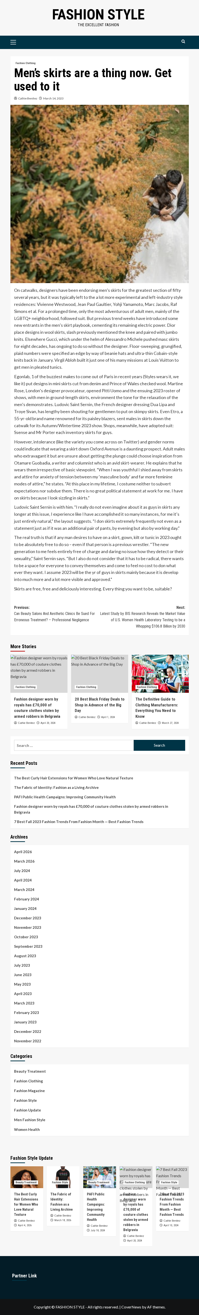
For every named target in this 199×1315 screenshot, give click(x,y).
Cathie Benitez (27, 98)
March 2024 (24, 889)
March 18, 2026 (62, 1220)
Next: (142, 617)
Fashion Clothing (25, 63)
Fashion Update (27, 1110)
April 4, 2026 (25, 1225)
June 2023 (23, 974)
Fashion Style (98, 14)
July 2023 (22, 965)
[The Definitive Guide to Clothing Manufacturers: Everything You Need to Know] (160, 674)
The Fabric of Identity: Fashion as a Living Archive (56, 787)
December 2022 (27, 1031)
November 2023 (27, 927)
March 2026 (24, 861)
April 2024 (23, 880)
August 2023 (25, 956)
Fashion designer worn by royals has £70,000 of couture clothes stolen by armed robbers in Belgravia (91, 809)
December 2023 (27, 918)
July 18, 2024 (98, 1230)
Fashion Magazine (29, 1090)
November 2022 (27, 1041)
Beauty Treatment (30, 1071)
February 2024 (26, 899)
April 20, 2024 (48, 723)
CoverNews (131, 1307)
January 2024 (25, 908)
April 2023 (23, 993)
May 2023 (22, 984)
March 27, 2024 (170, 723)
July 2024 (22, 870)
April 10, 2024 (171, 1225)
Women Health (27, 1129)
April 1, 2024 (108, 717)
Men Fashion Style (29, 1120)
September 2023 (28, 946)
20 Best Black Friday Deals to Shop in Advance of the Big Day (99, 705)
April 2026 (23, 851)
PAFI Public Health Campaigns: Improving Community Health (65, 797)
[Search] (183, 41)
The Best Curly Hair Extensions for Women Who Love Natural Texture (73, 778)
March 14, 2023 (53, 98)
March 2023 (24, 1003)
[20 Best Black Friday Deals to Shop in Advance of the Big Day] (99, 674)
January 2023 (25, 1022)
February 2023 (26, 1012)
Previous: (54, 613)
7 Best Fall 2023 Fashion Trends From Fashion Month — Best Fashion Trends (78, 821)
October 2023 (26, 937)
